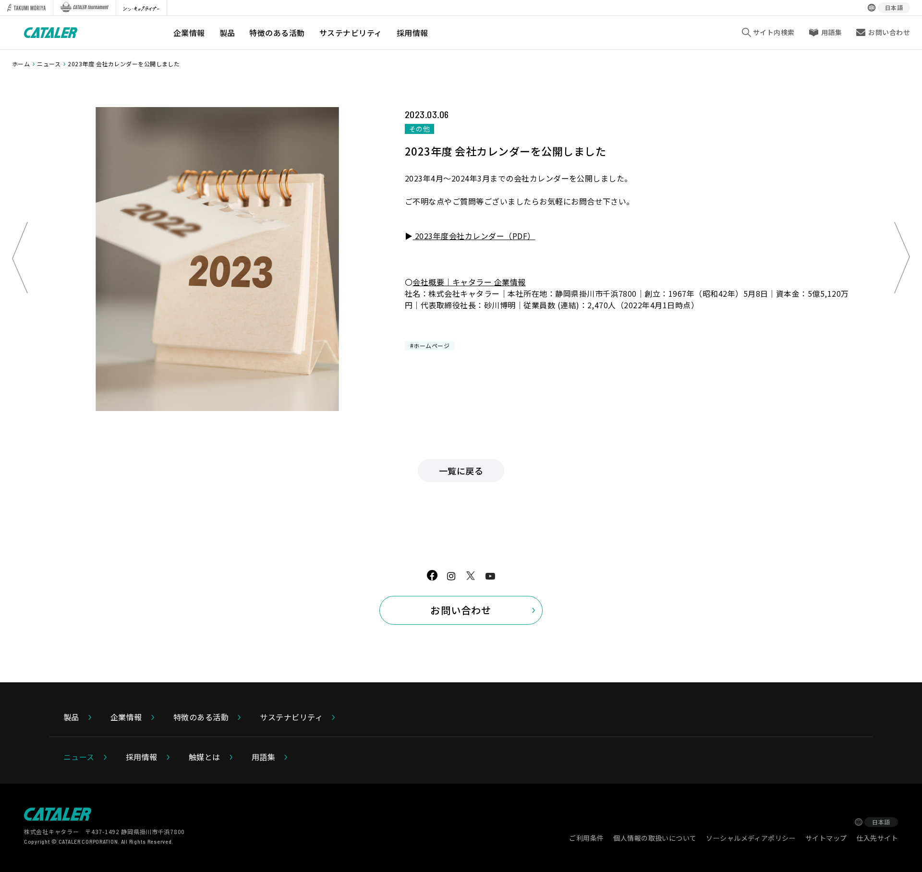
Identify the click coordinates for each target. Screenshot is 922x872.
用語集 (831, 32)
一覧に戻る (461, 470)
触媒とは (204, 757)
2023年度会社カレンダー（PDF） (473, 236)
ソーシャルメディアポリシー (750, 838)
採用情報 (412, 32)
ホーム (21, 64)
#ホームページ (429, 345)
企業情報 (189, 32)
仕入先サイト (877, 838)
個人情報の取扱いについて (654, 838)
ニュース (49, 64)
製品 (227, 32)
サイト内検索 (774, 32)
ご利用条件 (586, 838)
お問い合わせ (460, 610)
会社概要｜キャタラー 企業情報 (468, 282)
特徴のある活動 (276, 32)
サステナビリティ (350, 32)
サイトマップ (826, 838)
